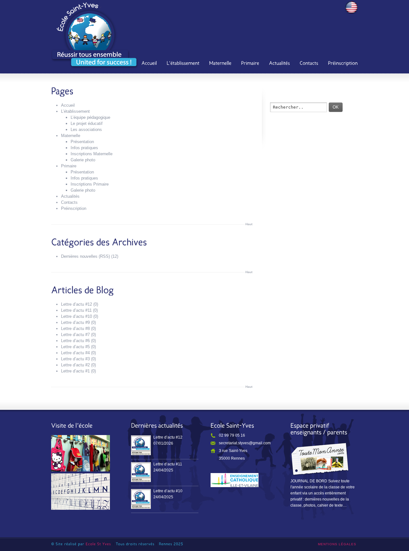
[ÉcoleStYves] (98, 544)
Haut (248, 224)
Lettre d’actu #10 (76, 316)
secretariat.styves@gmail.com (245, 443)
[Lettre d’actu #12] (141, 445)
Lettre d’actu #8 (75, 328)
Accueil (68, 105)
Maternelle (70, 135)
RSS (104, 256)
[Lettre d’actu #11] (141, 472)
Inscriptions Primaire (90, 184)
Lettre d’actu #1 (75, 371)
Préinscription (73, 208)
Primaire (68, 166)
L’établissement (75, 111)
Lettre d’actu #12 (76, 304)
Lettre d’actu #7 (75, 334)
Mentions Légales (337, 544)
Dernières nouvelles (79, 256)
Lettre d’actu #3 (75, 358)
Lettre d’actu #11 (76, 310)
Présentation (82, 141)
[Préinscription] (343, 63)
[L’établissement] (183, 63)
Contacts (69, 202)
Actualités (70, 196)
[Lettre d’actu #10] (141, 499)
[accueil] (149, 63)
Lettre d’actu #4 (75, 352)
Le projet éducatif (87, 123)
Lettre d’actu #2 (75, 365)
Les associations (86, 129)
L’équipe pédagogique (90, 117)
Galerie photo (83, 159)
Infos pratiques (84, 147)
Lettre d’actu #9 (75, 322)
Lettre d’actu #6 (75, 340)
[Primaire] (250, 63)
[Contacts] (309, 63)
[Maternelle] (220, 63)
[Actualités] (279, 63)
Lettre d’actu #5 (75, 346)
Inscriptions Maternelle (91, 153)
